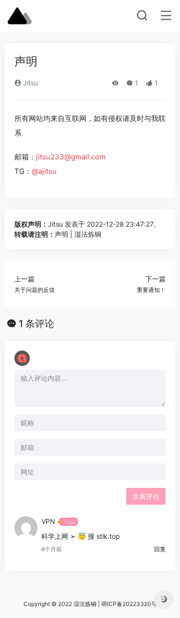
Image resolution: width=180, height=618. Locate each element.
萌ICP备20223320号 (129, 603)
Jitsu (29, 83)
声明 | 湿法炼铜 (78, 234)
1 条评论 (36, 323)
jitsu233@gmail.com (71, 156)
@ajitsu (44, 171)
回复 (160, 549)
